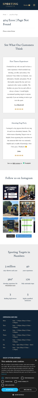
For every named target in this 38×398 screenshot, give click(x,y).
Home (4, 14)
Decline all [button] (28, 390)
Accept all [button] (9, 390)
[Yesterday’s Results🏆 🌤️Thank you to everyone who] (27, 225)
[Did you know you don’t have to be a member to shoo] (11, 208)
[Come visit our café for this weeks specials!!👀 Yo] (11, 225)
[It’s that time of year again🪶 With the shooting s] (27, 208)
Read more (4, 374)
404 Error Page (13, 14)
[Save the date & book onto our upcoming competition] (11, 192)
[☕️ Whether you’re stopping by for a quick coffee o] (27, 192)
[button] (19, 395)
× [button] (36, 360)
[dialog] (19, 378)
